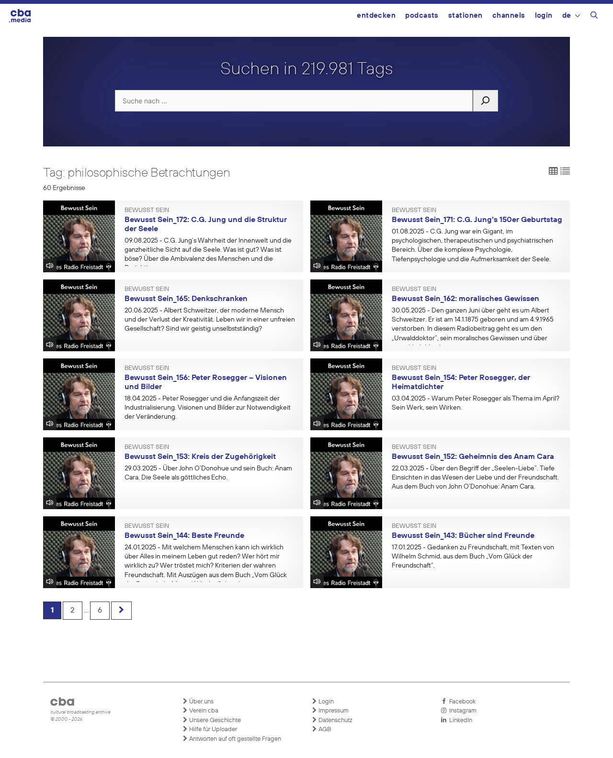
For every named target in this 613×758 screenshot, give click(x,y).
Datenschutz (334, 720)
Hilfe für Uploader (212, 729)
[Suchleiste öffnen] (594, 17)
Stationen (465, 15)
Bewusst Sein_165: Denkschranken (186, 299)
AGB (324, 729)
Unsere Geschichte (214, 720)
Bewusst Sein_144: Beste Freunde (184, 536)
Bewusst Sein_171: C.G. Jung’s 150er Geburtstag (477, 220)
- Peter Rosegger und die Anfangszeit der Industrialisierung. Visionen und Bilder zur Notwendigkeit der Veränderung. (208, 407)
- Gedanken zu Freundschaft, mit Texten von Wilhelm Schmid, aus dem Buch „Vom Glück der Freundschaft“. (473, 556)
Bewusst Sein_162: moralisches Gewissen (465, 299)
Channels (508, 15)
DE (566, 15)
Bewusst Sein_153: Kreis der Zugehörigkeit (200, 457)
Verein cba (203, 711)
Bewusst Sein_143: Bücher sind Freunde (463, 536)
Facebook (461, 702)
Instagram (461, 711)
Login (544, 15)
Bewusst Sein (147, 210)
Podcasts (422, 15)
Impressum (333, 711)
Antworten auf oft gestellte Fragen (234, 739)
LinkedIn (459, 720)
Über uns (201, 702)
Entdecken (376, 15)
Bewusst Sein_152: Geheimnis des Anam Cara (473, 457)
